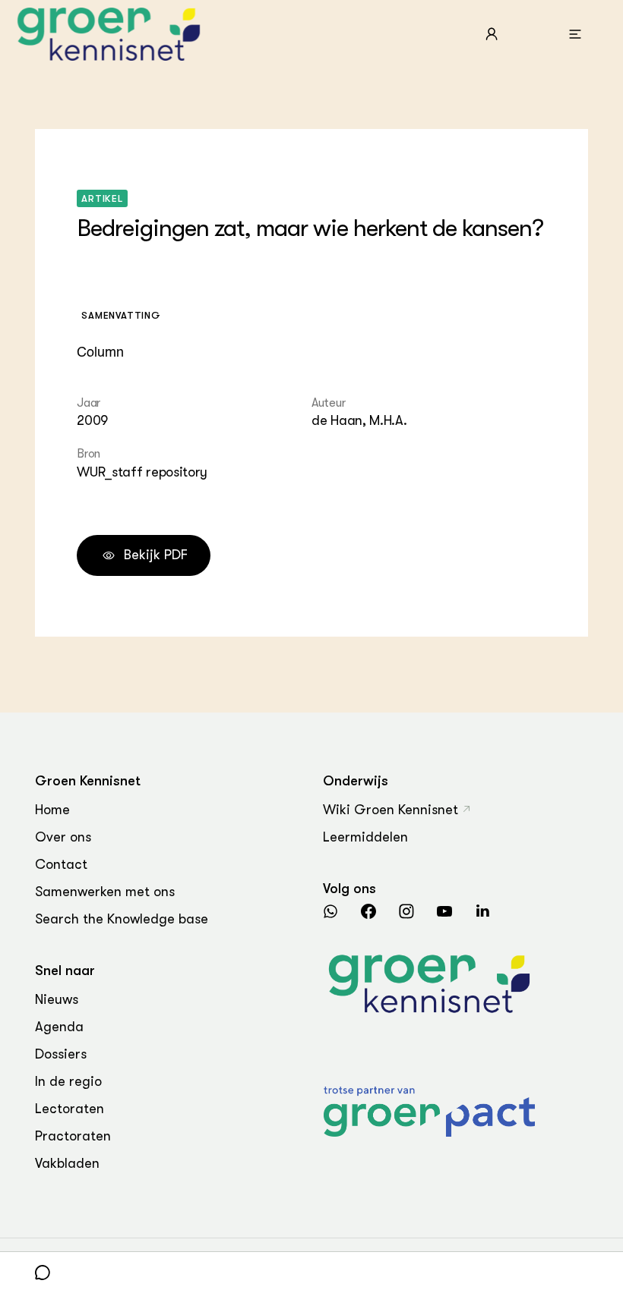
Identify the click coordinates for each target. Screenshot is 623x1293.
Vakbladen (67, 1163)
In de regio (68, 1081)
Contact (61, 864)
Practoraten (73, 1136)
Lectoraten (69, 1108)
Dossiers (61, 1054)
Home (52, 809)
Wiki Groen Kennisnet (390, 809)
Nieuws (56, 999)
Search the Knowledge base (121, 918)
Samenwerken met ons (105, 891)
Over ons (63, 837)
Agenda (59, 1026)
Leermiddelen (365, 837)
